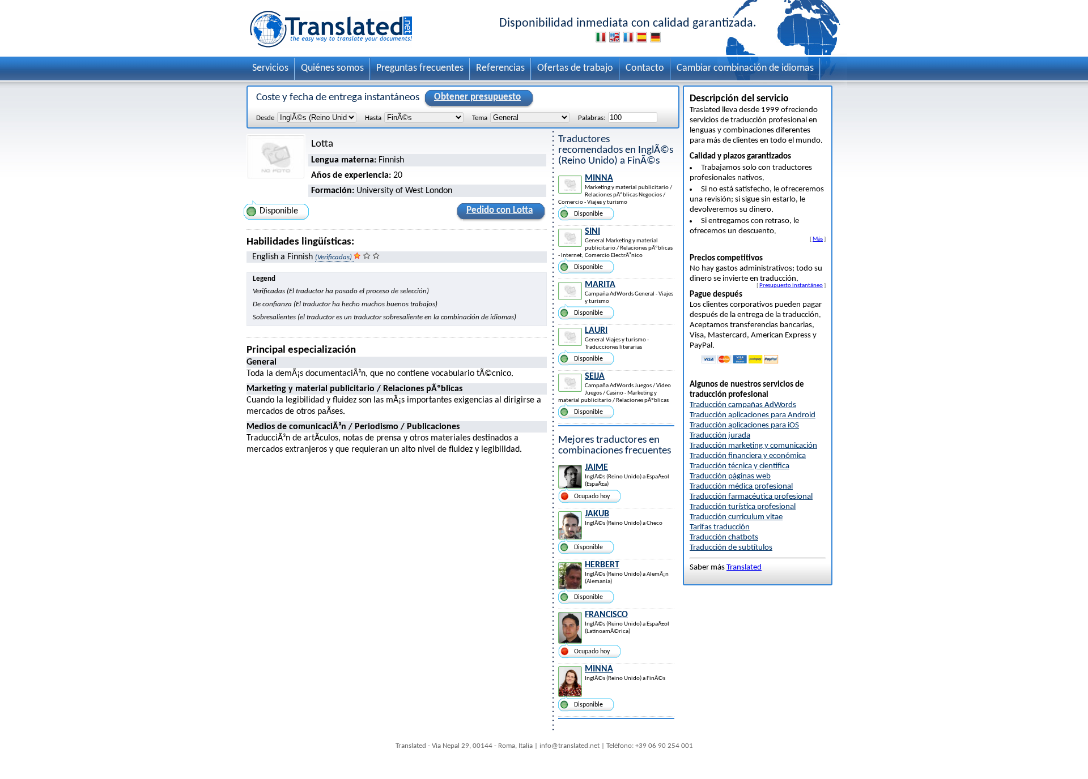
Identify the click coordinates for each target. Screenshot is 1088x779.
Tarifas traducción (720, 527)
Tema (479, 118)
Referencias (500, 68)
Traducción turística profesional (743, 507)
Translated (744, 567)
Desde (265, 118)
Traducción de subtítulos (731, 547)
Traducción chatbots (724, 537)
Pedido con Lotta (499, 210)
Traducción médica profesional (741, 486)
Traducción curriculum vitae (736, 517)
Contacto (645, 68)
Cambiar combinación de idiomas (745, 68)
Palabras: (591, 118)
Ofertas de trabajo (575, 68)
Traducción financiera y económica (748, 456)
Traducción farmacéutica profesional (751, 497)
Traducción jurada (720, 435)
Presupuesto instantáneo (791, 285)
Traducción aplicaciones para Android (752, 415)
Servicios (270, 68)
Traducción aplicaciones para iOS (744, 425)
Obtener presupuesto (477, 97)
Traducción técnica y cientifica (739, 466)
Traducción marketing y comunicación (753, 446)
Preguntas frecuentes (420, 68)
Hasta (373, 118)
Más (818, 239)
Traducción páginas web (730, 476)
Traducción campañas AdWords (743, 405)
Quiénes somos (332, 68)
